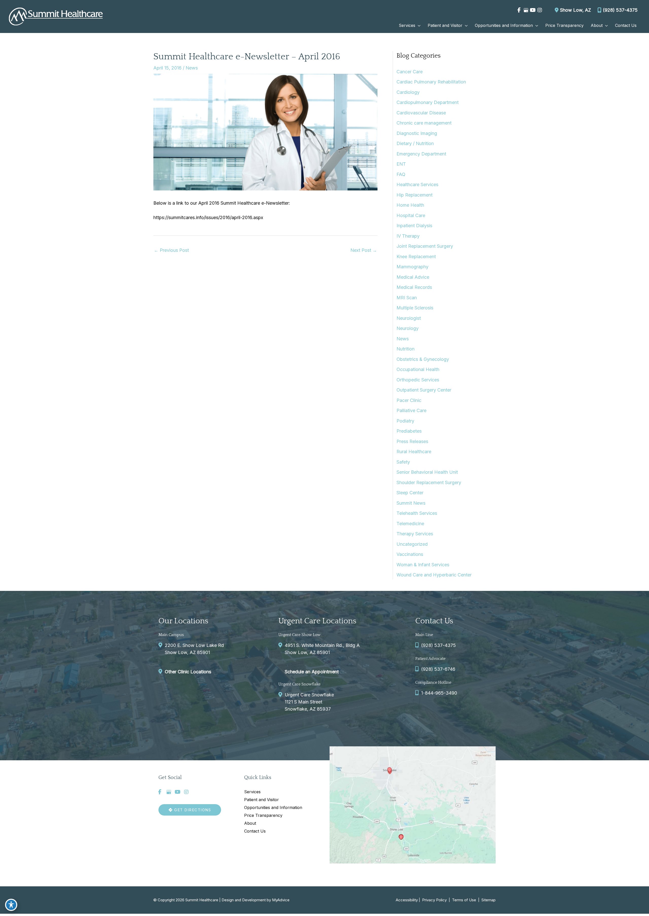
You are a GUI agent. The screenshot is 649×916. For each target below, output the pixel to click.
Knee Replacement (416, 256)
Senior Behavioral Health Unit (427, 472)
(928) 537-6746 (438, 669)
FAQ (400, 174)
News (192, 68)
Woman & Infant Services (422, 564)
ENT (401, 164)
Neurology (407, 328)
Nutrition (405, 348)
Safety (403, 462)
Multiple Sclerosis (414, 307)
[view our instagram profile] (539, 10)
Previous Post (171, 250)
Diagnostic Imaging (416, 133)
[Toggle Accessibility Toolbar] (11, 905)
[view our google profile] (525, 10)
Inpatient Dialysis (414, 225)
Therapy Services (414, 533)
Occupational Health (417, 369)
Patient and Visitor (261, 799)
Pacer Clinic (408, 400)
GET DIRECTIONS (192, 809)
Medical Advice (412, 277)
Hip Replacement (414, 195)
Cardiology (408, 92)
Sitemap (488, 899)
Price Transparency (263, 815)
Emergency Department (421, 153)
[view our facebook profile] (519, 10)
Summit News (410, 503)
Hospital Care (410, 215)
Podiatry (405, 421)
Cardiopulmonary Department (427, 102)
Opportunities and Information (273, 807)
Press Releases (412, 441)
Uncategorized (412, 544)
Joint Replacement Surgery (424, 246)
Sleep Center (409, 492)
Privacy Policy (434, 899)
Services (252, 791)
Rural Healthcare (413, 451)
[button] (418, 25)
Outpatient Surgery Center (423, 390)
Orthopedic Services (417, 379)
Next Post (363, 250)
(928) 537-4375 (620, 10)
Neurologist (408, 318)
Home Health (410, 205)
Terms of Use (464, 899)
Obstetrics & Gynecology (422, 359)
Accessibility (407, 899)
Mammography (412, 266)
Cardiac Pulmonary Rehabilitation (431, 81)
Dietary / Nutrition (415, 143)
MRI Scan (406, 297)
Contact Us (255, 831)
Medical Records (414, 287)
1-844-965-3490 (439, 693)
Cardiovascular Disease (421, 112)
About (250, 823)
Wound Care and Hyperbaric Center (434, 574)
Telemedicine (410, 523)
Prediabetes (409, 431)
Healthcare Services (417, 184)
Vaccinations (409, 554)
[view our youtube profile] (532, 10)
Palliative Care (411, 410)
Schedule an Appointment (312, 671)
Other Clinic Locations (188, 671)
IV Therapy (408, 236)
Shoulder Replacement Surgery (428, 482)
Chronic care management (424, 123)
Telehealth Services (416, 513)
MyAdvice (281, 899)
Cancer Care (409, 71)
